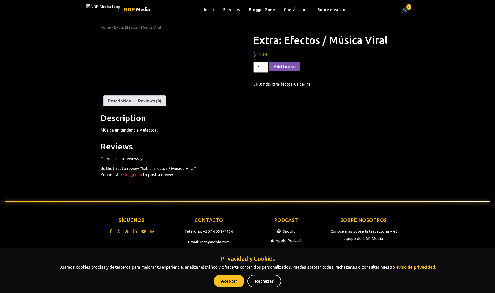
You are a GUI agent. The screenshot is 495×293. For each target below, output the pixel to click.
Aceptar (229, 281)
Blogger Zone (262, 9)
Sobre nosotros (333, 9)
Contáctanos (296, 9)
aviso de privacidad (415, 267)
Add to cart (285, 66)
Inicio (209, 9)
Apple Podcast (289, 240)
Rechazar (264, 281)
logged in (133, 174)
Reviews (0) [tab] (149, 101)
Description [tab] (119, 101)
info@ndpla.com (215, 242)
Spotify (289, 231)
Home (106, 27)
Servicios (231, 9)
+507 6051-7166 (218, 231)
